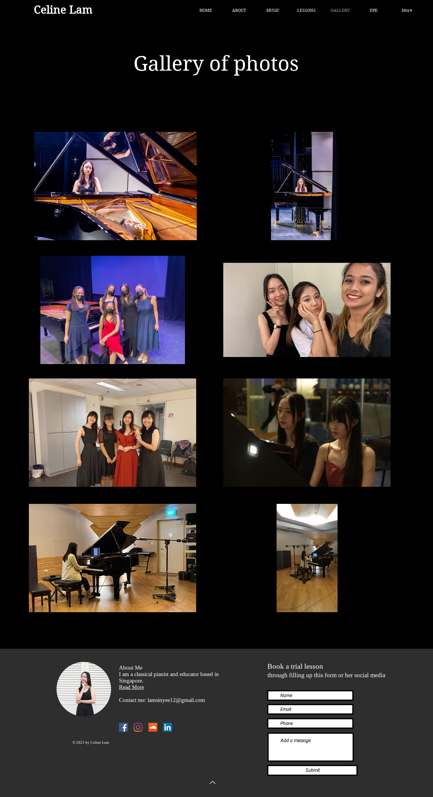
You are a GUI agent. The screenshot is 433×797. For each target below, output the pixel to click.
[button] (273, 10)
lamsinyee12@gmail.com (176, 700)
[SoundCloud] (152, 727)
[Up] (212, 782)
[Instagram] (138, 727)
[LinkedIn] (167, 727)
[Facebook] (123, 727)
